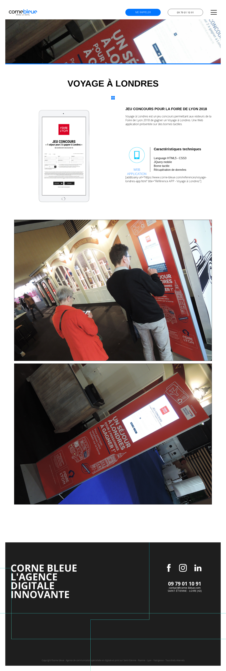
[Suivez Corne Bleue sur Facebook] (168, 568)
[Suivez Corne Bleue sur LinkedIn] (198, 568)
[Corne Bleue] (23, 12)
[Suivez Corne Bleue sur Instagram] (183, 568)
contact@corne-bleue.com (185, 587)
